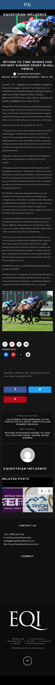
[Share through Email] (26, 344)
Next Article (27, 429)
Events (15, 77)
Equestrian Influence (25, 14)
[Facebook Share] (5, 344)
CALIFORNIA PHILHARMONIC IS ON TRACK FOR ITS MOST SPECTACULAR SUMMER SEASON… (27, 422)
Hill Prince (10, 376)
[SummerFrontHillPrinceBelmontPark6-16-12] (27, 311)
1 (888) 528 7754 (16, 534)
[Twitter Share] (19, 344)
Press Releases (36, 643)
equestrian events (40, 373)
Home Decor (37, 639)
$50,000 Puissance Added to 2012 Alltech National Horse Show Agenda (27, 435)
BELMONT (9, 373)
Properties (14, 641)
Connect (46, 641)
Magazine (18, 639)
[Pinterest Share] (12, 344)
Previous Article (27, 416)
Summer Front (25, 376)
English (6, 77)
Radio (17, 643)
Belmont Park (22, 373)
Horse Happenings (29, 77)
